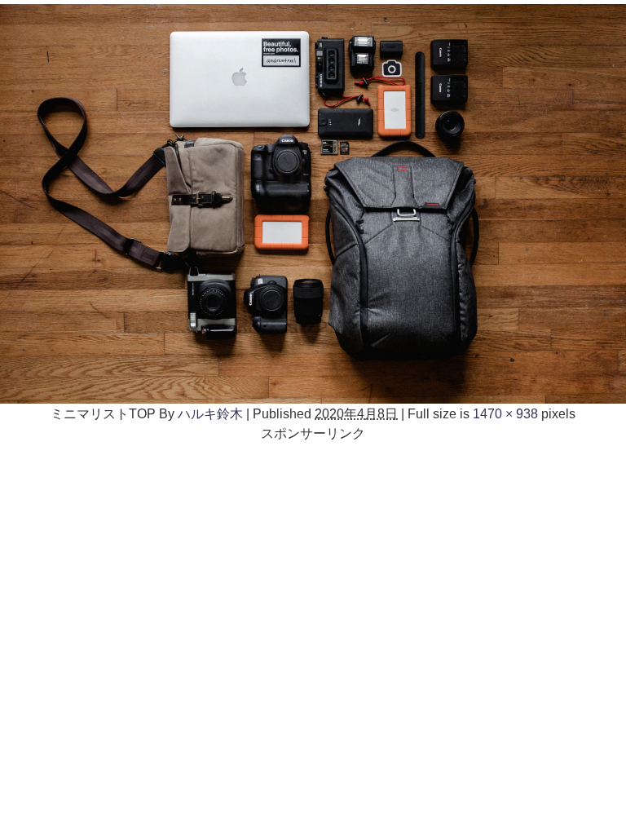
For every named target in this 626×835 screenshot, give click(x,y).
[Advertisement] (313, 557)
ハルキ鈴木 (210, 413)
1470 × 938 (505, 413)
